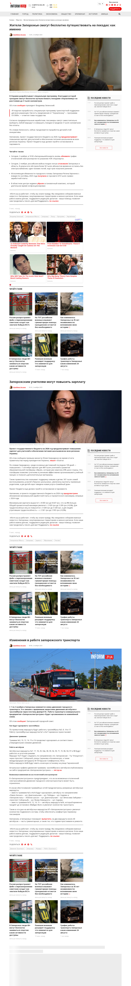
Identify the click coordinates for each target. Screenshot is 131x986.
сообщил (21, 105)
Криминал (80, 14)
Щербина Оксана (19, 35)
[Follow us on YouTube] (115, 5)
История (93, 14)
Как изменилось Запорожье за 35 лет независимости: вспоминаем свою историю (69, 322)
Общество (66, 14)
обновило (65, 156)
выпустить (47, 819)
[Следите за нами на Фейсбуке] (107, 5)
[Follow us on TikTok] (117, 5)
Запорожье (45, 216)
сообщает (21, 721)
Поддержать (115, 9)
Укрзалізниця (71, 216)
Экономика (51, 14)
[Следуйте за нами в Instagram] (109, 5)
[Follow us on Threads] (120, 5)
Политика (37, 14)
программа (60, 216)
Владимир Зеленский (16, 216)
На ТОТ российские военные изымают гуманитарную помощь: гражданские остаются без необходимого (46, 322)
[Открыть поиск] (119, 14)
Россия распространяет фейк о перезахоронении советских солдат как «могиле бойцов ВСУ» (20, 321)
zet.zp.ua (58, 770)
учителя (57, 540)
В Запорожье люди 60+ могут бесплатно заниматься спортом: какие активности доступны (19, 364)
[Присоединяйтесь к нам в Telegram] (112, 5)
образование (48, 540)
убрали (40, 183)
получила (42, 176)
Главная (14, 14)
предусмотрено (71, 493)
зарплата (38, 540)
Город (25, 14)
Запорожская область (32, 216)
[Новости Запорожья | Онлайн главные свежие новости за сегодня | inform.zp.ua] (18, 6)
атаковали (63, 163)
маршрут (39, 849)
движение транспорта (17, 849)
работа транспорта (50, 849)
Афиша (104, 14)
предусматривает (69, 137)
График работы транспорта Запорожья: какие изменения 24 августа (71, 362)
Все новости (104, 148)
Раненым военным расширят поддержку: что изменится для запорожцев (45, 362)
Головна (11, 20)
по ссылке (53, 201)
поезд (53, 216)
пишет (53, 460)
